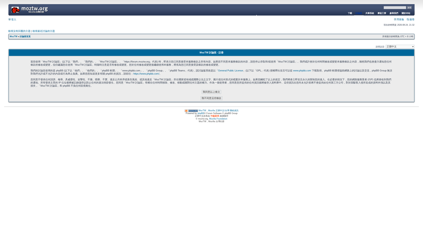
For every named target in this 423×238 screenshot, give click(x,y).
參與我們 (394, 13)
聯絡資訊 (234, 110)
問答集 (400, 19)
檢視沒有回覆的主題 (19, 31)
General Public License (230, 70)
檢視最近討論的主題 (44, 31)
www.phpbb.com (302, 70)
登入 (13, 19)
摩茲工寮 (382, 13)
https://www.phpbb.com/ (146, 73)
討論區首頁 (25, 36)
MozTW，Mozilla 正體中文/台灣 (214, 110)
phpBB (201, 113)
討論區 (359, 13)
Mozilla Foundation (218, 119)
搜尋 (411, 19)
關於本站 (406, 13)
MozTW (37, 9)
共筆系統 (369, 13)
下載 (350, 13)
